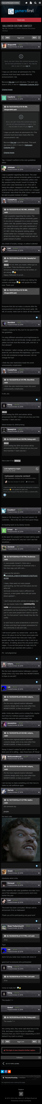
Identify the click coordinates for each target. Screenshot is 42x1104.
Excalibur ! (11, 510)
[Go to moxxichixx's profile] (4, 724)
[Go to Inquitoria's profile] (4, 98)
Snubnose (31, 556)
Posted (15, 47)
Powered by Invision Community (21, 1101)
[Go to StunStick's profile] (4, 323)
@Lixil (6, 265)
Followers (19, 1057)
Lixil (6, 28)
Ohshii (10, 871)
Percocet (11, 883)
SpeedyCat (31, 258)
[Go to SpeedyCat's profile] (4, 430)
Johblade (11, 167)
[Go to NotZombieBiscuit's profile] (4, 757)
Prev (7, 37)
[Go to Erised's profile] (4, 530)
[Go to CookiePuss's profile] (4, 200)
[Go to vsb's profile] (4, 688)
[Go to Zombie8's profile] (4, 548)
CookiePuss (12, 200)
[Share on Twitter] (2, 1071)
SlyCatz (10, 790)
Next (34, 37)
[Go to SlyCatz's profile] (4, 791)
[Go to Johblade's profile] (4, 168)
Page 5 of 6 (21, 38)
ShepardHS (12, 45)
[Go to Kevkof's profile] (4, 1008)
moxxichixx (12, 723)
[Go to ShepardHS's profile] (4, 45)
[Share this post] (38, 47)
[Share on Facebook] (5, 1071)
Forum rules (21, 20)
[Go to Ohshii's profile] (4, 872)
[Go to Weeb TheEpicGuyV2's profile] (4, 927)
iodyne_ (11, 664)
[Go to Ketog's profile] (4, 405)
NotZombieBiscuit (14, 757)
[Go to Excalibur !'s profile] (4, 511)
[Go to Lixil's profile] (4, 249)
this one (11, 82)
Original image (7, 89)
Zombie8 (11, 547)
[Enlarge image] (21, 577)
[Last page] (39, 37)
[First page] (3, 37)
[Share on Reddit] (9, 1071)
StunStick (11, 322)
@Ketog (17, 461)
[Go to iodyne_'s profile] (4, 665)
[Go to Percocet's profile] (4, 884)
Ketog (10, 405)
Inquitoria (11, 97)
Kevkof (10, 1007)
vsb (9, 687)
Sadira (29, 800)
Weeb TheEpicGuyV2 (16, 926)
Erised (10, 529)
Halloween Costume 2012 (29, 84)
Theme (20, 1089)
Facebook (21, 1094)
